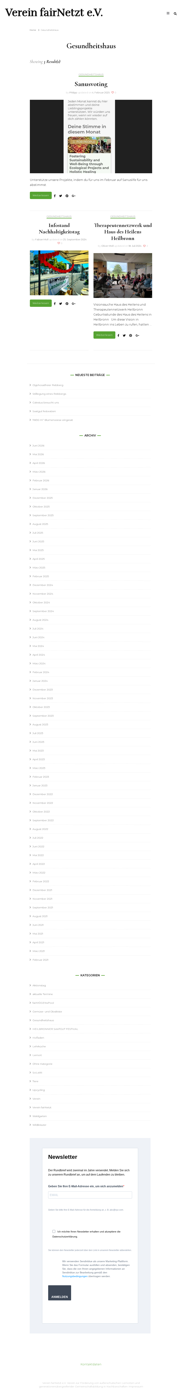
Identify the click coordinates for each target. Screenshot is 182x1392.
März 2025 (39, 567)
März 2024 (39, 663)
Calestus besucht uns (46, 402)
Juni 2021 (38, 925)
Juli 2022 (38, 837)
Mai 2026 (38, 454)
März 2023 (39, 768)
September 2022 (43, 820)
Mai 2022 (38, 855)
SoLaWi (37, 1072)
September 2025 (43, 515)
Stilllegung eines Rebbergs (49, 393)
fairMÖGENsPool (43, 1002)
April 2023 (39, 759)
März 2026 (39, 471)
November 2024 (43, 593)
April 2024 (39, 654)
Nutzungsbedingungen (75, 1276)
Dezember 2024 (43, 585)
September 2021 (43, 907)
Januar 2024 (40, 680)
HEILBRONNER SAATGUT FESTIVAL (55, 1029)
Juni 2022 (38, 846)
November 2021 (42, 898)
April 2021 (38, 942)
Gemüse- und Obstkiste (47, 1011)
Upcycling (39, 1090)
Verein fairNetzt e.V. (54, 12)
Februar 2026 (41, 480)
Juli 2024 (38, 628)
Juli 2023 (38, 733)
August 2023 (40, 724)
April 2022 (39, 864)
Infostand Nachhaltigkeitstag (59, 228)
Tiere (35, 1081)
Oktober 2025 (41, 506)
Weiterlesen (41, 195)
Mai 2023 (38, 750)
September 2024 (43, 611)
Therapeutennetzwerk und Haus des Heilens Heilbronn (123, 232)
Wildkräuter (39, 1124)
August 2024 (40, 619)
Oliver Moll (107, 245)
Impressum (136, 1386)
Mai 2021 (38, 933)
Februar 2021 (41, 959)
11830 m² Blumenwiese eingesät (53, 420)
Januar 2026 (40, 489)
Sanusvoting (91, 84)
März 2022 (39, 872)
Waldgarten (40, 1116)
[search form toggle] (175, 13)
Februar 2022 (41, 881)
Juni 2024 (38, 637)
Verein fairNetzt (42, 1107)
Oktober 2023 (41, 707)
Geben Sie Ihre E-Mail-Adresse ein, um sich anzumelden (85, 1186)
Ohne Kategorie (42, 1063)
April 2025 (39, 558)
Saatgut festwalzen (44, 411)
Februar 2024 (41, 672)
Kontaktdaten (91, 1364)
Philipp (73, 92)
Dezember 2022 (43, 794)
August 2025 (40, 524)
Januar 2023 (40, 785)
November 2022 (43, 802)
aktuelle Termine (43, 994)
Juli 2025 (38, 532)
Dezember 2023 (43, 689)
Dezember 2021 (42, 890)
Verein (36, 1098)
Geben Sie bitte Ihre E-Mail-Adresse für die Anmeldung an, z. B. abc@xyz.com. (86, 1210)
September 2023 (43, 715)
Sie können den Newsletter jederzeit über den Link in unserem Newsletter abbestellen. (90, 1250)
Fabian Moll (41, 239)
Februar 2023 (41, 776)
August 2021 (40, 916)
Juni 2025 (38, 541)
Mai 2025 (38, 550)
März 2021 (39, 951)
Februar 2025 (41, 576)
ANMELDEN (59, 1296)
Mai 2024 (38, 646)
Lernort (37, 1055)
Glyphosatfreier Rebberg (48, 385)
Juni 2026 (38, 445)
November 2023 (43, 698)
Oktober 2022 (41, 811)
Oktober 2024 (41, 602)
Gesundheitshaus (91, 74)
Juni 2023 (38, 741)
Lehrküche (39, 1046)
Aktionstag (39, 985)
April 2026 (39, 463)
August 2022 (40, 829)
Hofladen (38, 1037)
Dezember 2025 (43, 497)
